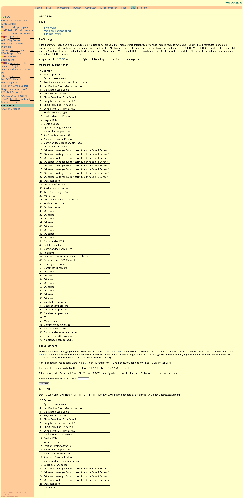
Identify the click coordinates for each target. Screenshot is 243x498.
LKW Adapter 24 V (11, 53)
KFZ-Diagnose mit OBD (14, 20)
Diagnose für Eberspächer (10, 58)
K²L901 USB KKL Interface (15, 33)
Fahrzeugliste (8, 23)
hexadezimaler (113, 351)
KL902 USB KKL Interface (19, 30)
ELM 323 (61, 59)
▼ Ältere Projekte (12, 66)
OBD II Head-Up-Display (14, 27)
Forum (143, 7)
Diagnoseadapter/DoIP (14, 89)
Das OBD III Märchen (12, 79)
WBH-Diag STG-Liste (12, 43)
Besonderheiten (10, 102)
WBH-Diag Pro (9, 82)
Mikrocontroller (108, 7)
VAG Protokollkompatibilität (16, 98)
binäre (42, 354)
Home (38, 7)
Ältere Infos (7, 75)
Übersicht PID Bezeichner (57, 30)
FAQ (7, 17)
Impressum (63, 7)
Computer (90, 7)
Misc (123, 7)
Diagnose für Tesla (15, 62)
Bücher (77, 7)
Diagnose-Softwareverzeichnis (12, 48)
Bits (87, 362)
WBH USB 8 (11, 36)
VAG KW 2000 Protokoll (14, 95)
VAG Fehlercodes (10, 108)
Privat (49, 7)
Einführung (50, 27)
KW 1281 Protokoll (11, 92)
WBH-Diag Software (12, 40)
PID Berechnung (52, 33)
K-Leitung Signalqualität (14, 85)
